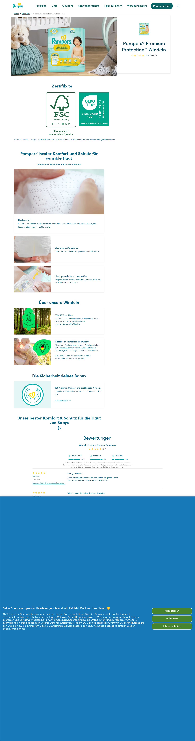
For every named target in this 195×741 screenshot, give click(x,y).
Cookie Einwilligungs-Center (56, 626)
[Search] (178, 6)
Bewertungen (151, 55)
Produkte (41, 6)
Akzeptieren (172, 611)
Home (16, 14)
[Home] (18, 5)
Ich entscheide (172, 626)
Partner (68, 614)
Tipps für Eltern (113, 6)
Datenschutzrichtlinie (62, 623)
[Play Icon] (59, 428)
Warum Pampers (137, 6)
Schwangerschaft (88, 6)
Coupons (67, 6)
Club (54, 6)
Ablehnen (172, 618)
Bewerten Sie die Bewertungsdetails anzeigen (48, 483)
